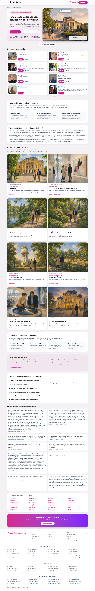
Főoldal (9, 7)
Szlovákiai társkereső (11, 570)
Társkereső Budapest (11, 549)
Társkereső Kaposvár (52, 555)
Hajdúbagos (71, 500)
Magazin (50, 536)
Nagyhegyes (32, 507)
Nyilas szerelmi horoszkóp (12, 583)
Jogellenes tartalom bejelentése (74, 540)
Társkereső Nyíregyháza (53, 551)
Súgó (50, 534)
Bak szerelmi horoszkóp (33, 583)
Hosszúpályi (32, 505)
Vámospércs (71, 509)
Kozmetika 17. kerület (73, 570)
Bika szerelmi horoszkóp (33, 579)
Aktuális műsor (53, 327)
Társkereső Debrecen (32, 549)
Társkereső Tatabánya (32, 557)
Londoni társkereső (32, 570)
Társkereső (30, 566)
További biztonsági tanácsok (16, 367)
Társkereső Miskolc (52, 549)
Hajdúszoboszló (72, 502)
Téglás (11, 509)
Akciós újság (51, 570)
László (59, 75)
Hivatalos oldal (12, 194)
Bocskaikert (51, 498)
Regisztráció (83, 2)
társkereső (9, 566)
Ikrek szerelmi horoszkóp (53, 579)
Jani (59, 86)
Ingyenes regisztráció (35, 536)
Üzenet (20, 59)
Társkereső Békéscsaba (74, 553)
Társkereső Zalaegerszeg (74, 555)
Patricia (19, 63)
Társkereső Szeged (73, 549)
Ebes (49, 500)
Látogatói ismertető (54, 239)
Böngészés (33, 534)
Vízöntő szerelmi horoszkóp (54, 583)
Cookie (68, 538)
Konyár (50, 505)
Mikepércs (70, 505)
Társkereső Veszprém (12, 555)
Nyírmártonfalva (52, 507)
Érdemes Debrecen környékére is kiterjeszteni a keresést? (25, 395)
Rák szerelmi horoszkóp (74, 579)
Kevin (19, 86)
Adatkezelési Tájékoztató (72, 534)
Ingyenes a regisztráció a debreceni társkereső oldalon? (24, 399)
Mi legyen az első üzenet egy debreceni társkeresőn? (24, 388)
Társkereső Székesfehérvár (13, 553)
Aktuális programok (13, 327)
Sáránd (69, 507)
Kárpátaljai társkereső (53, 568)
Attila (19, 75)
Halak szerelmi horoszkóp (74, 583)
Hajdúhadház (32, 502)
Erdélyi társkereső (73, 566)
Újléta (49, 509)
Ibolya (19, 52)
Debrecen (12, 500)
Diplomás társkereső (52, 566)
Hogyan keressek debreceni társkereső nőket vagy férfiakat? (26, 380)
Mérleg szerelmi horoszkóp (54, 581)
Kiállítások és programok (55, 194)
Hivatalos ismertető (13, 239)
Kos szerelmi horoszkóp (12, 579)
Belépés (74, 2)
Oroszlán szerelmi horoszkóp (13, 581)
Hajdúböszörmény (14, 502)
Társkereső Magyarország (74, 557)
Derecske (31, 500)
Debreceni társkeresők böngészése (31, 31)
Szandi (60, 52)
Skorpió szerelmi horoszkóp (75, 581)
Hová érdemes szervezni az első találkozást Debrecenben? (25, 392)
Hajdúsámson (51, 502)
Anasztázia (61, 63)
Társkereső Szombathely (53, 553)
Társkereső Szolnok (32, 553)
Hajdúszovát (12, 505)
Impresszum (51, 532)
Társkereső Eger (31, 555)
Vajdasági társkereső (73, 568)
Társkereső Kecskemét (74, 551)
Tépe (30, 509)
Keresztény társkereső (12, 568)
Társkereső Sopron (11, 557)
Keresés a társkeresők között (47, 44)
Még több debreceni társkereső (47, 97)
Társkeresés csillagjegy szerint (47, 576)
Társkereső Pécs (10, 551)
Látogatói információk (54, 283)
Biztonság (69, 536)
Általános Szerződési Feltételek (73, 532)
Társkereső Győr (31, 551)
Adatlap (27, 59)
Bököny (69, 498)
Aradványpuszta (13, 498)
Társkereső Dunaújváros (53, 557)
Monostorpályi (13, 507)
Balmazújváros (32, 498)
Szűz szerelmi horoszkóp (33, 581)
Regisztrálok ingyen (15, 31)
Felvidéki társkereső (32, 568)
